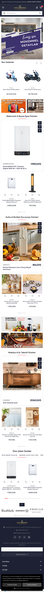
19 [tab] (33, 498)
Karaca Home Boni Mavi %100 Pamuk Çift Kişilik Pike (11, 435)
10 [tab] (20, 498)
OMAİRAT (6, 400)
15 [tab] (27, 498)
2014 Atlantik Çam (10, 403)
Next (40, 63)
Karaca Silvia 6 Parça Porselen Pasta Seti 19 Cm (32, 302)
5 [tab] (24, 212)
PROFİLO (11, 199)
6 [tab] (14, 498)
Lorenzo (32, 88)
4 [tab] (23, 212)
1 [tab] (19, 212)
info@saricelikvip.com (23, 533)
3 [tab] (10, 498)
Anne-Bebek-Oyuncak (9, 455)
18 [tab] (31, 498)
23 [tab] (38, 498)
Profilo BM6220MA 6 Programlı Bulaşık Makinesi (11, 201)
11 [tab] (21, 498)
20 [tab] (34, 498)
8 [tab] (17, 498)
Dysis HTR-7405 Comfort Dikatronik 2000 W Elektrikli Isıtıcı (32, 201)
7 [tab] (23, 515)
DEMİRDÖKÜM (8, 164)
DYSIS (32, 199)
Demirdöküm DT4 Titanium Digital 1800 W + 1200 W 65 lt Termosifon (14, 167)
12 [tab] (23, 498)
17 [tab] (30, 498)
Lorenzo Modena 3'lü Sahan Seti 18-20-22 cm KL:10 (33, 90)
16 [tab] (28, 498)
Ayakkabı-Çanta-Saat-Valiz (28, 455)
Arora (11, 88)
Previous (36, 63)
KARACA (6, 265)
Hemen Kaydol (21, 554)
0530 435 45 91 (23, 530)
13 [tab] (24, 498)
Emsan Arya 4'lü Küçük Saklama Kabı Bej (12, 302)
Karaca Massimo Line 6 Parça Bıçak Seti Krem (17, 268)
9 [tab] (18, 498)
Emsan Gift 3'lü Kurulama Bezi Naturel (32, 435)
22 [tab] (37, 498)
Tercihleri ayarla (12, 584)
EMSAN (12, 300)
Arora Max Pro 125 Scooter (11, 89)
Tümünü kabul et (32, 584)
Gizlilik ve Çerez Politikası (23, 588)
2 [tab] (20, 212)
